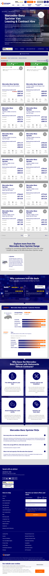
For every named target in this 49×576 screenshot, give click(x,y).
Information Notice (28, 547)
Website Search (5, 523)
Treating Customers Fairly (30, 538)
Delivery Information (6, 500)
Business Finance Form (29, 536)
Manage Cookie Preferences (8, 528)
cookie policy (4, 573)
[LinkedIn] (7, 478)
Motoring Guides (5, 516)
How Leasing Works (6, 512)
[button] (42, 61)
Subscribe (35, 514)
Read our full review (23, 58)
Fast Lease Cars (5, 505)
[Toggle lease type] (35, 2)
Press (3, 498)
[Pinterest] (16, 478)
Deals (16, 48)
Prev (1, 293)
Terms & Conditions (6, 538)
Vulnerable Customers (29, 540)
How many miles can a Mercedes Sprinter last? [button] (15, 435)
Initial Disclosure (28, 545)
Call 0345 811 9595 (6, 472)
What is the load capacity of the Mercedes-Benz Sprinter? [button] (18, 451)
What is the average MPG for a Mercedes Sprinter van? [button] (17, 444)
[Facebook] (3, 478)
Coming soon (11, 269)
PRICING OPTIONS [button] (25, 53)
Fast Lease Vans (5, 507)
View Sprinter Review (24, 353)
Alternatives (41, 48)
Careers (4, 536)
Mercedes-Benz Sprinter (10, 84)
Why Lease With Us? (30, 48)
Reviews (22, 48)
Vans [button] (18, 5)
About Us (4, 496)
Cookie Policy (5, 545)
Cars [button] (13, 5)
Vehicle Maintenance (6, 509)
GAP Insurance (28, 549)
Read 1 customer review (12, 58)
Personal (40, 1)
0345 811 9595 (45, 2)
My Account (48, 2)
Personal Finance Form (29, 533)
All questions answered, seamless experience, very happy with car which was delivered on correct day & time (34, 293)
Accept (40, 571)
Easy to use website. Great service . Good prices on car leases (13, 293)
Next (46, 235)
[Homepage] (6, 3)
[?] (11, 63)
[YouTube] (10, 478)
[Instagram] (13, 478)
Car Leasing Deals (6, 503)
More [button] (45, 5)
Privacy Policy (32, 511)
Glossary (4, 549)
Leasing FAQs (5, 533)
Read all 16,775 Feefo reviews (24, 298)
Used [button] (23, 5)
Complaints (27, 543)
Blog (3, 514)
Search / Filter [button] (24, 8)
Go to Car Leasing (6, 521)
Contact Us (4, 525)
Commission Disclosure (7, 547)
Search (25, 2)
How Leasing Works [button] (38, 5)
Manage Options (40, 564)
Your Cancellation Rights (7, 540)
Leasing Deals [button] (29, 5)
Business (30, 1)
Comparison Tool (5, 519)
